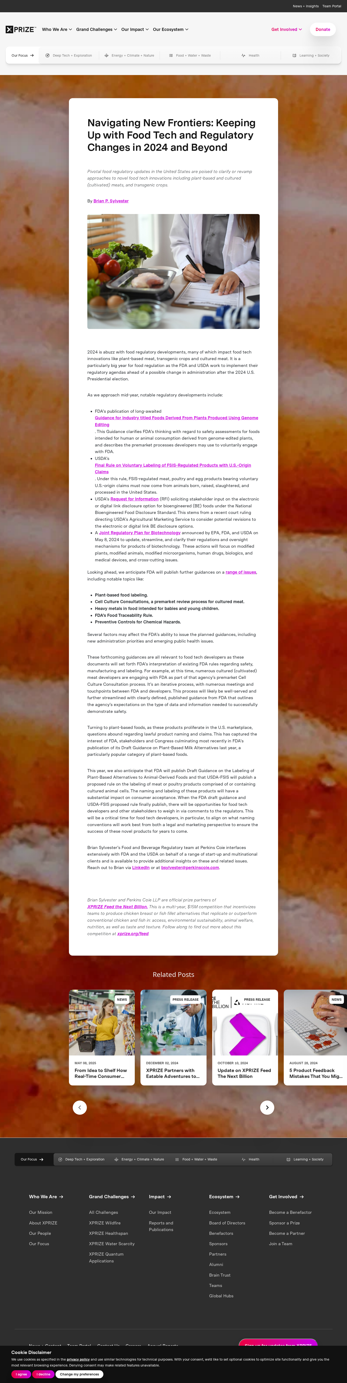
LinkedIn (141, 867)
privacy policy (78, 1359)
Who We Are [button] (54, 29)
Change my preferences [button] (79, 1374)
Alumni (216, 1264)
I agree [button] (21, 1374)
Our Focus (20, 55)
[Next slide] (267, 1108)
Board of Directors (227, 1222)
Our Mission (40, 1212)
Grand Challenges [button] (94, 29)
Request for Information (134, 498)
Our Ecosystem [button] (168, 29)
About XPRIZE (43, 1222)
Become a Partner (287, 1233)
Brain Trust (220, 1275)
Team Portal (331, 6)
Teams (215, 1285)
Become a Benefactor (290, 1212)
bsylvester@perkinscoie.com (190, 867)
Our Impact (160, 1212)
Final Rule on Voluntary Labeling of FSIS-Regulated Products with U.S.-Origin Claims (173, 469)
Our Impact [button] (132, 29)
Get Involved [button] (284, 29)
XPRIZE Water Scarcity (112, 1243)
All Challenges (103, 1212)
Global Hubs (221, 1295)
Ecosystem (220, 1212)
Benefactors (221, 1233)
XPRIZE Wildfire (105, 1222)
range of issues (241, 572)
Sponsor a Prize (284, 1222)
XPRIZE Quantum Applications (106, 1257)
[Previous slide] (80, 1108)
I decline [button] (43, 1374)
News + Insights (306, 6)
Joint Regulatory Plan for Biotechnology (140, 532)
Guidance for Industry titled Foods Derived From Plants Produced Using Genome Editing (176, 421)
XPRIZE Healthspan (108, 1233)
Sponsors (218, 1243)
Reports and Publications (161, 1226)
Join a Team (280, 1243)
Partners (217, 1254)
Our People (40, 1233)
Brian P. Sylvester (111, 200)
